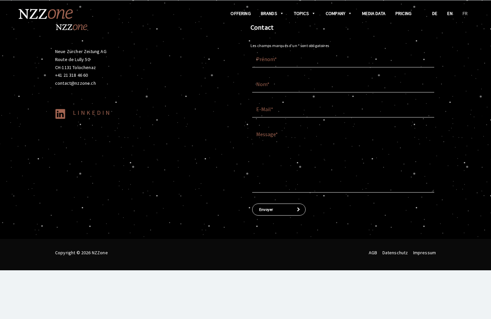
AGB (373, 253)
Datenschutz (395, 253)
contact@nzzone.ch (75, 83)
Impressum (424, 253)
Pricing (403, 13)
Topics (301, 13)
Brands (269, 13)
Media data (373, 13)
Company (335, 13)
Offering (240, 13)
